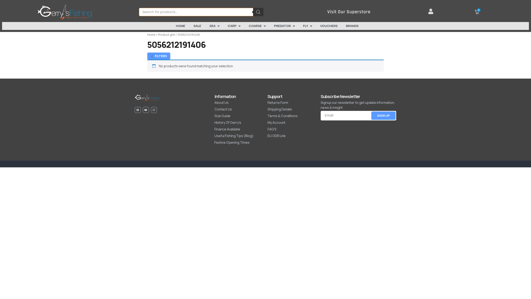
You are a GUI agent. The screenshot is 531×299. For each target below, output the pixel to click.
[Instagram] (154, 110)
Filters (160, 56)
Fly (305, 26)
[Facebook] (138, 110)
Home (180, 26)
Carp (232, 26)
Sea (212, 26)
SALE (197, 26)
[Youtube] (146, 110)
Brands (352, 26)
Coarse (255, 26)
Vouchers (329, 26)
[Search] (258, 12)
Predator (282, 26)
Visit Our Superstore (348, 12)
